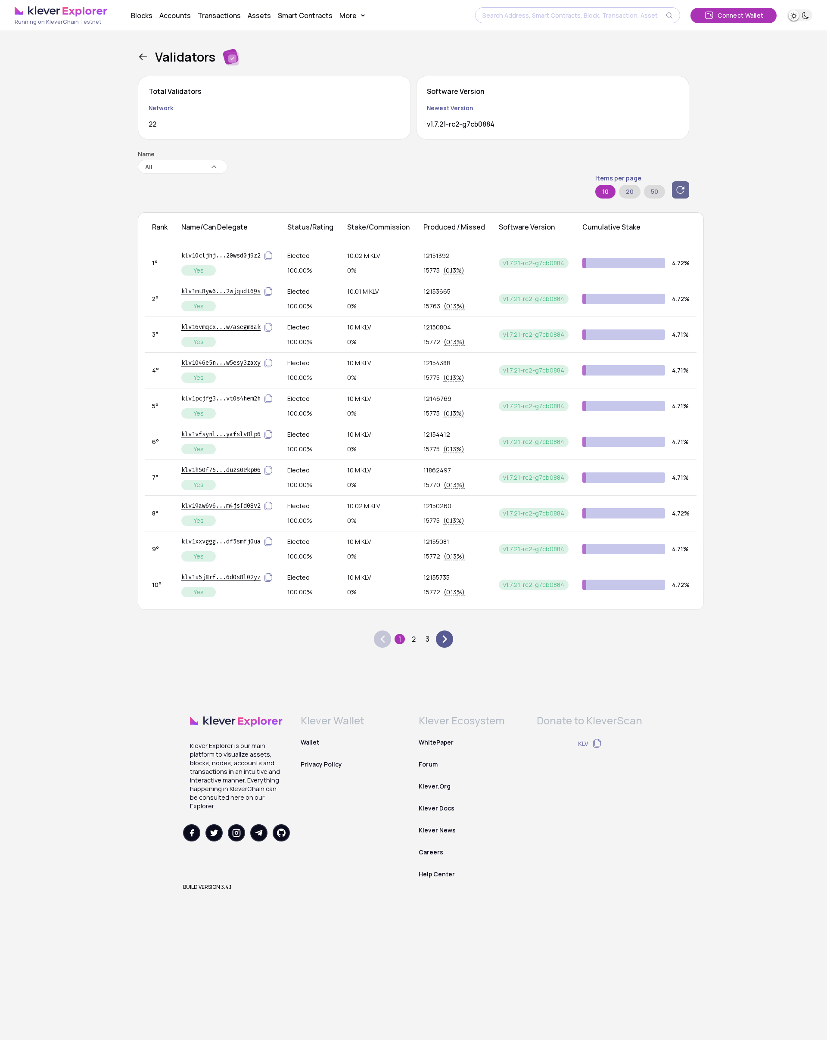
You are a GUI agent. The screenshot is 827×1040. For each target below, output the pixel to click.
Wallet (310, 742)
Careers (431, 852)
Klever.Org (435, 786)
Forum (428, 764)
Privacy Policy (321, 764)
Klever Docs (436, 808)
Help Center (437, 874)
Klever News (437, 830)
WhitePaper (436, 742)
